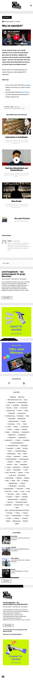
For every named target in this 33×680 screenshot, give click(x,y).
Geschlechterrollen (11, 445)
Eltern (27, 416)
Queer (21, 491)
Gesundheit (9, 448)
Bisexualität (24, 405)
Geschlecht (26, 440)
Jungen (7, 467)
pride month (7, 491)
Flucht (24, 424)
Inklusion (17, 461)
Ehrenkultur (20, 416)
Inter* (24, 461)
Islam (15, 464)
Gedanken (23, 429)
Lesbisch (20, 472)
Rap (28, 491)
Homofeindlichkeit (11, 459)
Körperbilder (16, 470)
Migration (18, 478)
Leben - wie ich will (9, 472)
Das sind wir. (7, 297)
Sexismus (9, 502)
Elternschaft (11, 418)
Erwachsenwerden (12, 421)
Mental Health (9, 478)
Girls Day (25, 448)
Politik (27, 488)
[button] (3, 677)
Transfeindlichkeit (16, 515)
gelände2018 (21, 437)
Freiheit (15, 426)
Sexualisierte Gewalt (20, 502)
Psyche (15, 491)
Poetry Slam (19, 488)
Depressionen (21, 413)
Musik (12, 480)
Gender (17, 440)
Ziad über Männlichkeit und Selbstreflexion (16, 169)
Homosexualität (23, 459)
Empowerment (21, 418)
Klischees (25, 467)
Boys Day (9, 408)
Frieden (9, 429)
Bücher (15, 408)
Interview (9, 464)
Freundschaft (23, 426)
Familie (23, 421)
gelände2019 (8, 440)
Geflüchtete (15, 432)
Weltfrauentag (16, 521)
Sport (16, 507)
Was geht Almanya (22, 218)
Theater (17, 513)
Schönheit (24, 496)
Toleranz (24, 513)
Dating (25, 410)
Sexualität (7, 505)
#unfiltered (12, 397)
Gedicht (7, 432)
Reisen (17, 494)
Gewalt (17, 448)
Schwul (16, 496)
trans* (6, 515)
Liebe (26, 472)
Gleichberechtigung (19, 451)
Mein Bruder (16, 201)
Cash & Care (23, 408)
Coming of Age (10, 410)
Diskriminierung (9, 416)
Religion (24, 494)
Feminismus (10, 424)
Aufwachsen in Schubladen (16, 137)
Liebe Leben (11, 475)
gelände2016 (21, 434)
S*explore (8, 496)
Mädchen (25, 480)
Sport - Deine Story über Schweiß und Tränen (16, 510)
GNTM (24, 453)
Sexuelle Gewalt (18, 505)
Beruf (7, 405)
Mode (7, 480)
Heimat (24, 456)
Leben (25, 470)
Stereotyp (8, 513)
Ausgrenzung (10, 402)
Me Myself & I (7, 17)
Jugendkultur (23, 464)
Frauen (8, 426)
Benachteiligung (21, 402)
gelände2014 (24, 432)
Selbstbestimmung (12, 499)
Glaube (9, 451)
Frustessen (27, 85)
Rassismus (10, 494)
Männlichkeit (12, 486)
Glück (19, 453)
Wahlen (7, 521)
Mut (18, 480)
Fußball (16, 429)
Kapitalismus (16, 467)
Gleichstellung (10, 453)
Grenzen (8, 456)
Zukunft (16, 523)
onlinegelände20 (8, 488)
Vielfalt (8, 518)
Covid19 (19, 410)
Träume (26, 515)
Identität (9, 461)
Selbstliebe (22, 499)
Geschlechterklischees (16, 443)
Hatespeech (16, 456)
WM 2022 (25, 521)
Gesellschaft (24, 445)
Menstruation (21, 475)
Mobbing (26, 478)
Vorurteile (24, 518)
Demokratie (11, 413)
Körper (8, 470)
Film (18, 424)
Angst (25, 399)
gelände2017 (11, 437)
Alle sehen (6, 581)
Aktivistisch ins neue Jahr (14, 399)
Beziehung (15, 405)
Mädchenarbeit (12, 483)
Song (26, 505)
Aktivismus (20, 397)
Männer (22, 483)
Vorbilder (15, 518)
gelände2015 (11, 434)
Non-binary (21, 486)
